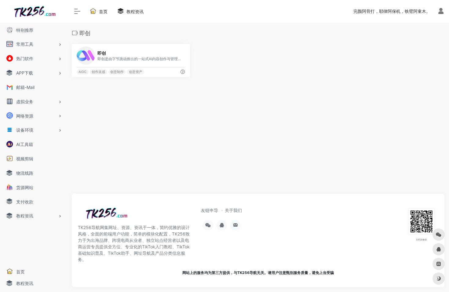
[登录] (441, 11)
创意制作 (117, 72)
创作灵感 (98, 72)
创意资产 (135, 72)
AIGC (82, 72)
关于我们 (233, 210)
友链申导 (209, 210)
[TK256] (105, 215)
